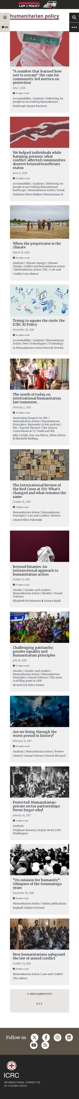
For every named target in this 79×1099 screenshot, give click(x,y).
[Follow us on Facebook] (46, 1037)
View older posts (41, 994)
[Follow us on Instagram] (57, 1037)
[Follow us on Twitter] (34, 1037)
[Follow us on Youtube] (34, 1045)
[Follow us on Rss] (45, 1045)
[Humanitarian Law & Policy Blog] (39, 4)
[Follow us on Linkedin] (69, 1037)
